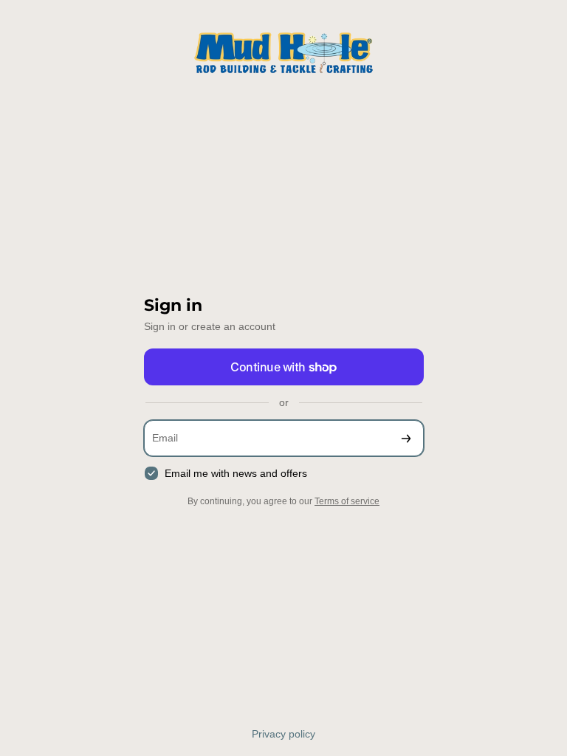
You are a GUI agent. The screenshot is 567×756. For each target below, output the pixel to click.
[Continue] (406, 438)
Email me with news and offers (236, 473)
